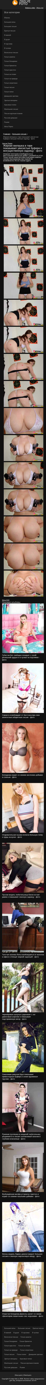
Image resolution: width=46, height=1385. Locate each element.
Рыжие (6, 122)
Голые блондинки (10, 61)
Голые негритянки (10, 83)
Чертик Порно (7, 143)
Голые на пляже (10, 74)
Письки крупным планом (13, 113)
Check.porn (27, 1375)
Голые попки (8, 92)
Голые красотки (10, 70)
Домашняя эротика (11, 96)
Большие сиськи (10, 26)
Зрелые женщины (10, 100)
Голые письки (9, 87)
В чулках (7, 48)
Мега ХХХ (5, 600)
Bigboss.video (30, 8)
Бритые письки (9, 31)
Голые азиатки (9, 57)
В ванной (7, 35)
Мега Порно (8, 126)
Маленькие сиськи (11, 109)
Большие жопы (9, 22)
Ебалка (7, 18)
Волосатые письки (11, 52)
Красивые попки (10, 105)
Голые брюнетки (10, 65)
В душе (7, 39)
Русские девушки (10, 118)
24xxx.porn (18, 1375)
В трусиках (8, 44)
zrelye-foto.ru (14, 1379)
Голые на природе (11, 79)
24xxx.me (39, 8)
